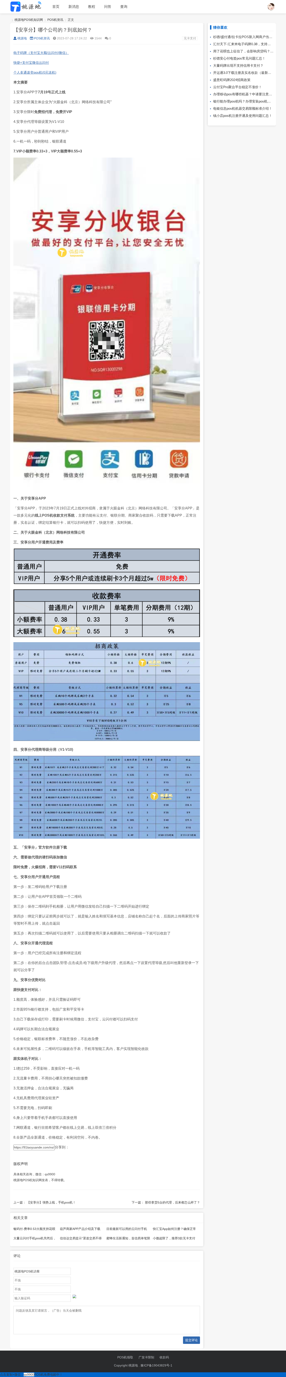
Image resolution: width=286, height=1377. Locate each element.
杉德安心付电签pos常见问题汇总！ (239, 58)
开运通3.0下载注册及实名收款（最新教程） (245, 73)
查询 (123, 7)
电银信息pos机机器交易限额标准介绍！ (242, 108)
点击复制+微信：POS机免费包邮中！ (31, 1374)
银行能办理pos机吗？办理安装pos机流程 (243, 101)
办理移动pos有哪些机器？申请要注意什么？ (246, 94)
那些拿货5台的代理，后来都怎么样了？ (172, 1202)
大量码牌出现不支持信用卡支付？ (238, 65)
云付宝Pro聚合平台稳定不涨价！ (237, 87)
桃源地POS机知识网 (29, 19)
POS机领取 (125, 1357)
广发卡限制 (146, 1357)
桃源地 (22, 38)
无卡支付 (190, 38)
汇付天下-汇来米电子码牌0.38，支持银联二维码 (248, 44)
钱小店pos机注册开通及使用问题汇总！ (242, 116)
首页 (55, 7)
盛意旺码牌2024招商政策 (231, 80)
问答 (107, 7)
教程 (91, 7)
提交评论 (191, 1340)
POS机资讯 (55, 19)
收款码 (164, 1357)
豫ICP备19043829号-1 (156, 1365)
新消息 (73, 7)
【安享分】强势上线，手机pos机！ (51, 1202)
